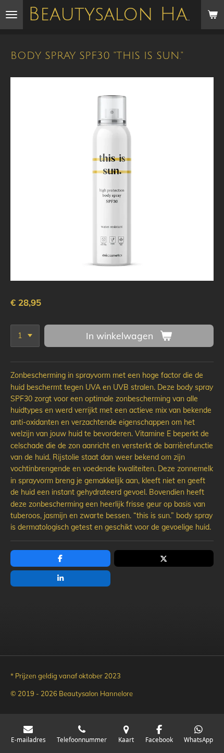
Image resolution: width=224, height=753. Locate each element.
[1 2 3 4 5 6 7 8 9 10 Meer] (25, 336)
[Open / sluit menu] (11, 14)
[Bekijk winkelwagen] (212, 14)
